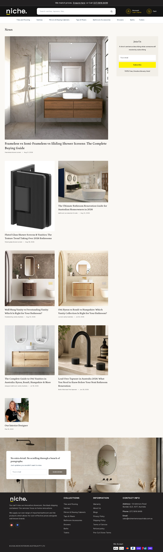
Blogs (95, 512)
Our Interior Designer (16, 425)
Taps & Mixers (81, 20)
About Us (97, 508)
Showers (120, 20)
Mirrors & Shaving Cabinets (59, 20)
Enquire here (79, 3)
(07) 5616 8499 (100, 3)
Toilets (141, 20)
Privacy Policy (99, 516)
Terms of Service (100, 524)
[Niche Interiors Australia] (16, 11)
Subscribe (137, 65)
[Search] (111, 11)
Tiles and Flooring (23, 20)
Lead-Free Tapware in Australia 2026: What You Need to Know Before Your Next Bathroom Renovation (82, 382)
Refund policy (99, 529)
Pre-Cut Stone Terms (102, 533)
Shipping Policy (99, 520)
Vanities (39, 20)
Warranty (97, 504)
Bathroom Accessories (101, 20)
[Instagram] (11, 525)
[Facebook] (17, 525)
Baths (132, 20)
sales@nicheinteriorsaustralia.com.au (137, 519)
